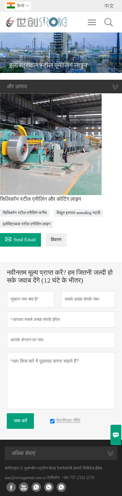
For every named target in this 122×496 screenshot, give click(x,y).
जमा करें (20, 420)
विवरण (56, 239)
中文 (109, 5)
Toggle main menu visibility (92, 22)
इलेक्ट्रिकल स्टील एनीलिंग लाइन (26, 224)
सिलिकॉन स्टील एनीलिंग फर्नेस (25, 212)
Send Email (20, 238)
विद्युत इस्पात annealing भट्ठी (78, 212)
